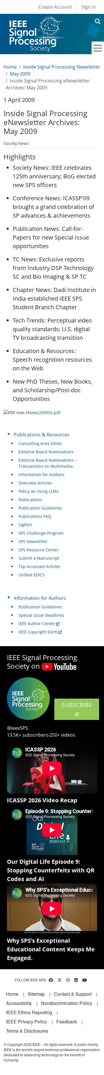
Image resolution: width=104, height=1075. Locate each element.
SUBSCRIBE (77, 705)
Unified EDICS (31, 575)
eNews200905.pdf (43, 412)
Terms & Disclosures (27, 1030)
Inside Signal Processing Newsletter (61, 67)
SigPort (25, 524)
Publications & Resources (41, 434)
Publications (30, 499)
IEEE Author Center (36, 623)
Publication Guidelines (40, 508)
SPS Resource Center (38, 549)
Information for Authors (41, 474)
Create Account (55, 7)
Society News (16, 143)
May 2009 (20, 74)
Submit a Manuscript (38, 558)
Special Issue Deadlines (41, 615)
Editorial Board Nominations (45, 451)
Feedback (66, 1021)
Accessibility (19, 1003)
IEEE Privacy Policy (26, 1021)
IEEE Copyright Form (37, 632)
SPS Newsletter (33, 541)
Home (10, 67)
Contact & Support (73, 994)
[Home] (36, 21)
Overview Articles (35, 483)
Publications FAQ (34, 516)
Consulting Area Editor (40, 443)
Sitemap (36, 994)
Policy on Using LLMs (38, 491)
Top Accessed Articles (39, 566)
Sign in (88, 7)
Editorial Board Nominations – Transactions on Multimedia (47, 463)
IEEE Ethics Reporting (29, 1012)
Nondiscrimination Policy (66, 1003)
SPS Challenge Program (41, 533)
